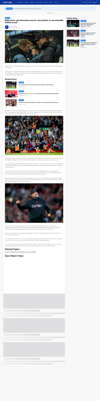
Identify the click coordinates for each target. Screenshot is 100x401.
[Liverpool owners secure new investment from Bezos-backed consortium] (11, 93)
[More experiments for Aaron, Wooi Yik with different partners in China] (73, 23)
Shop (55, 2)
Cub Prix (46, 2)
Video (26, 2)
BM (83, 2)
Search (89, 2)
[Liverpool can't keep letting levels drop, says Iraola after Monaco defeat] (11, 102)
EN (85, 2)
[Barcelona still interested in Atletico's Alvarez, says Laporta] (73, 33)
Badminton (39, 2)
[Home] (7, 2)
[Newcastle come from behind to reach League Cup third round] (11, 85)
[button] (4, 8)
